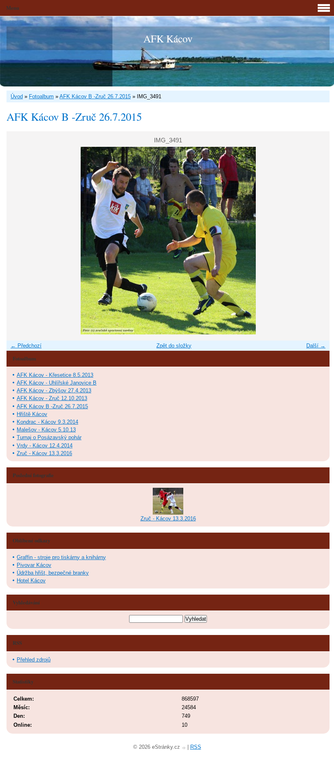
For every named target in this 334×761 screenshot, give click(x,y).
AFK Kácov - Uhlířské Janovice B (57, 383)
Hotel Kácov (31, 580)
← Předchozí (26, 346)
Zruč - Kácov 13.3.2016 (44, 453)
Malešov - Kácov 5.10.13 (46, 430)
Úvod (17, 96)
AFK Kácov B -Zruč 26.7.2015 (95, 96)
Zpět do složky (173, 346)
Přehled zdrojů (34, 660)
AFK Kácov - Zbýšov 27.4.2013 (54, 390)
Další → (315, 346)
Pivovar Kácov (34, 565)
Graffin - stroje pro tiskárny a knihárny (61, 557)
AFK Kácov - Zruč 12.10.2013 (52, 398)
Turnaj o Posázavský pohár (49, 437)
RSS (195, 747)
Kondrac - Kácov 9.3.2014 (47, 422)
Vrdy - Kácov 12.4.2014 (45, 445)
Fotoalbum (41, 96)
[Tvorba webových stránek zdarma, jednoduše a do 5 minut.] (184, 748)
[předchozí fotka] (20, 240)
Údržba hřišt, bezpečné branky (53, 573)
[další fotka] (316, 240)
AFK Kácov (168, 38)
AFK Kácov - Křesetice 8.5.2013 (55, 375)
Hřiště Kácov (32, 414)
